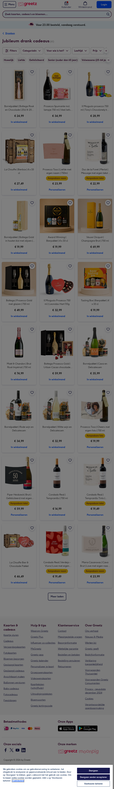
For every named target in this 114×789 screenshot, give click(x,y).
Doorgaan (93, 771)
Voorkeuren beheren (93, 784)
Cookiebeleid (18, 781)
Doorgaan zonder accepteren (93, 777)
